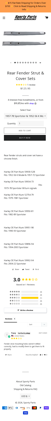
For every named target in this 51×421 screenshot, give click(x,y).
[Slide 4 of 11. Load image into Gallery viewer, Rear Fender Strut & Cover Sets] (23, 62)
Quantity (11, 123)
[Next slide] (40, 62)
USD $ (24, 396)
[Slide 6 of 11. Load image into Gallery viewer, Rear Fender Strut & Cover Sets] (28, 62)
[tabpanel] (25, 39)
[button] (41, 355)
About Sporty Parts (25, 381)
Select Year (25, 110)
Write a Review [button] (26, 310)
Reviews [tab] (8, 319)
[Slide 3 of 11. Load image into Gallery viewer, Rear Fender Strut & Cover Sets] (20, 62)
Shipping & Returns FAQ (25, 389)
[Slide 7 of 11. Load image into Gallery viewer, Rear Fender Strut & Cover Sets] (30, 62)
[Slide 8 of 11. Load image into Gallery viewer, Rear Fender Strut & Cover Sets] (33, 62)
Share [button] (9, 355)
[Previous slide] (11, 62)
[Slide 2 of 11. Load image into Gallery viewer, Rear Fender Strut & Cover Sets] (17, 62)
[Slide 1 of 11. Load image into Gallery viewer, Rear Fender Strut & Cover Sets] (15, 62)
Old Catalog (25, 385)
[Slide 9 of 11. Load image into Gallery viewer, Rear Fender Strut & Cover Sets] (36, 62)
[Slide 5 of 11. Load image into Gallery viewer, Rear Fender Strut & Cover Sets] (25, 62)
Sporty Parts (29, 402)
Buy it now (24, 138)
